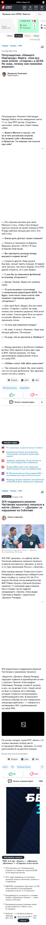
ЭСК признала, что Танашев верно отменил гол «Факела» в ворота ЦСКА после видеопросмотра (21, 870)
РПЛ (20, 46)
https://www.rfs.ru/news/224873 (18, 754)
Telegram (14, 380)
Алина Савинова (15, 517)
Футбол (13, 46)
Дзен (26, 380)
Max (37, 380)
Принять (23, 921)
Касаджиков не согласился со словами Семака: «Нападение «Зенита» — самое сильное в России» (21, 897)
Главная (5, 46)
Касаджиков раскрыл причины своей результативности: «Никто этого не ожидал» (21, 906)
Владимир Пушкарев (17, 73)
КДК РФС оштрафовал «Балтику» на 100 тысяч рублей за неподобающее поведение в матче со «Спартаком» (22, 888)
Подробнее (25, 918)
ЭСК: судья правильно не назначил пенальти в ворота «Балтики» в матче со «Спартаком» (22, 879)
